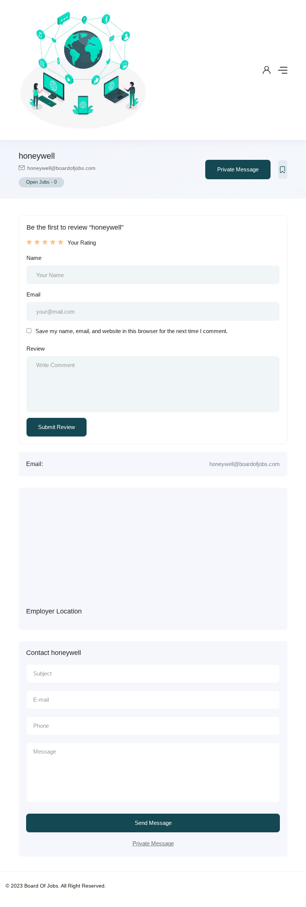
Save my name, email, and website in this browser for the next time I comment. (131, 331)
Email (33, 294)
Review (35, 348)
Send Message (153, 823)
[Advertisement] (160, 551)
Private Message (238, 169)
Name (33, 258)
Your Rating (82, 242)
